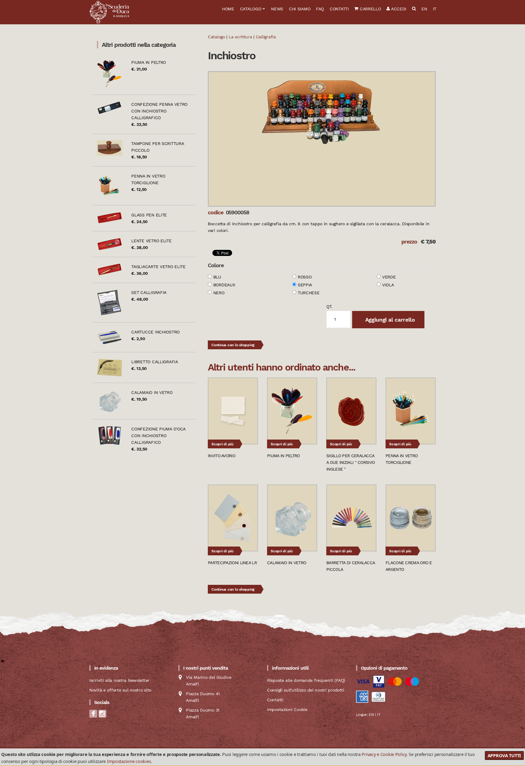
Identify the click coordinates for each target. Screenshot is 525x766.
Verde (389, 276)
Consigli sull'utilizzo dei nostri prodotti (305, 690)
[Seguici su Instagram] (102, 715)
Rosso (305, 276)
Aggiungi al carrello (389, 319)
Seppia (305, 284)
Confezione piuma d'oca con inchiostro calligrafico (158, 435)
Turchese (309, 292)
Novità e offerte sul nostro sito (120, 690)
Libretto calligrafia (154, 361)
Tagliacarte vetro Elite (158, 266)
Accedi (398, 8)
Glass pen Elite (149, 214)
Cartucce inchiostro (155, 332)
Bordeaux (224, 284)
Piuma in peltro (148, 62)
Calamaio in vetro (151, 392)
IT (434, 8)
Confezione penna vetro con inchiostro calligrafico (159, 111)
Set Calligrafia (148, 292)
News (277, 8)
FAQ (320, 8)
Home (228, 8)
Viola (388, 284)
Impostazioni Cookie (287, 709)
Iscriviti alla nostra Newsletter (119, 680)
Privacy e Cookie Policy (384, 754)
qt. (329, 306)
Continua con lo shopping (233, 345)
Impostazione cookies (129, 761)
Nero (219, 292)
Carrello (369, 8)
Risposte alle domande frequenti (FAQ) (306, 680)
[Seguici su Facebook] (93, 715)
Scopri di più (222, 444)
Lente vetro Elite (151, 240)
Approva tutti (504, 755)
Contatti (339, 8)
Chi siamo (299, 8)
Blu (217, 276)
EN (424, 8)
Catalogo (250, 8)
